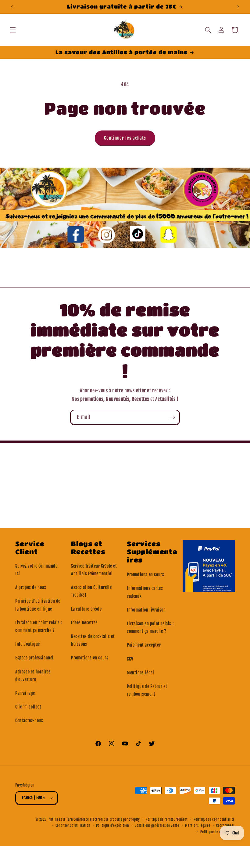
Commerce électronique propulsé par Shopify (106, 819)
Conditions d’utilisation (72, 825)
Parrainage (25, 693)
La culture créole (86, 609)
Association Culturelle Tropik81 (91, 591)
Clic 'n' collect (28, 706)
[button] (13, 30)
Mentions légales (197, 825)
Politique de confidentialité (214, 819)
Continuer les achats (125, 138)
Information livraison (146, 609)
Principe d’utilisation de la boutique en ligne (37, 604)
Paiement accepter (144, 645)
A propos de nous (30, 587)
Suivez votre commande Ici (36, 569)
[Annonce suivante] (238, 6)
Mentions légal (140, 672)
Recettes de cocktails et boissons (93, 640)
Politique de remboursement (167, 819)
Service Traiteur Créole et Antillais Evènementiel (94, 569)
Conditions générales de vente (157, 825)
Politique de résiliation (217, 832)
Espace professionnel (34, 657)
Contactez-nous (29, 720)
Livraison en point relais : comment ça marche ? (38, 626)
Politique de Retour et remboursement (147, 690)
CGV (130, 659)
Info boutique (27, 644)
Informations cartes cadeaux (145, 592)
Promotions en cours (89, 657)
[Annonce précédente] (12, 6)
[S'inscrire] (172, 417)
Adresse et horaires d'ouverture (33, 675)
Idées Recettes (84, 622)
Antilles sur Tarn (61, 819)
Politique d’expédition (112, 825)
